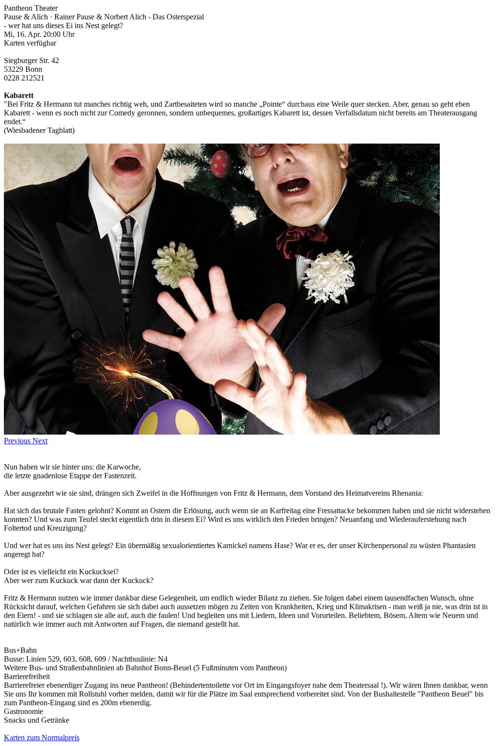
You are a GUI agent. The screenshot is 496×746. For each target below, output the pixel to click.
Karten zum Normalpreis (41, 737)
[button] (18, 441)
